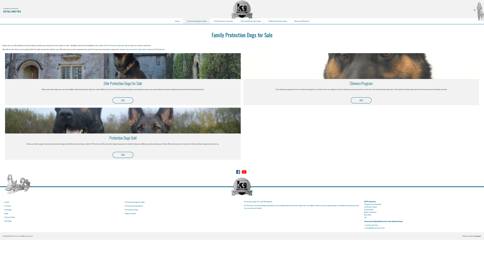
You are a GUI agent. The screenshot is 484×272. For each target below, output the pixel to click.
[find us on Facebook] (238, 172)
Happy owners (130, 213)
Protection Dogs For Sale (135, 202)
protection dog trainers (138, 49)
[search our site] (475, 10)
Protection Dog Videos (134, 206)
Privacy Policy (10, 217)
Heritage (8, 210)
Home (7, 202)
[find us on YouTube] (244, 172)
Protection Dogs (131, 210)
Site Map (8, 221)
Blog (6, 213)
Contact (8, 206)
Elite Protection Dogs (112, 45)
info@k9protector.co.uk (375, 228)
